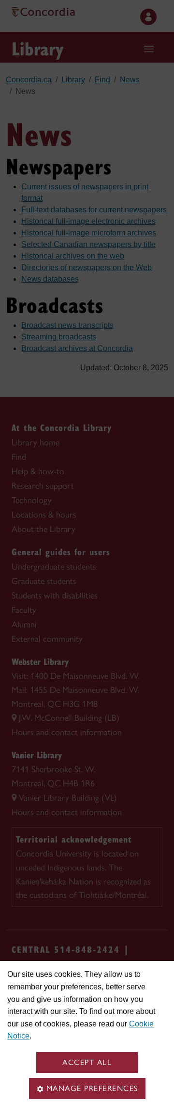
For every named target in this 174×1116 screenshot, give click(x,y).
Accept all (87, 1062)
